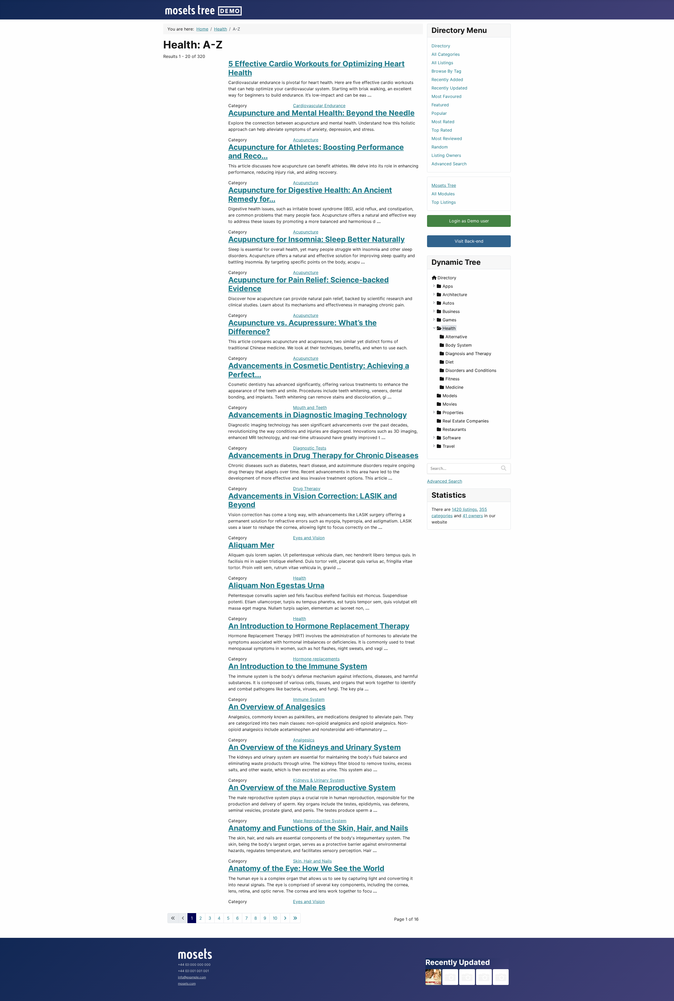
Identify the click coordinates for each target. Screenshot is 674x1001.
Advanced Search (449, 163)
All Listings (442, 62)
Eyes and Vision (309, 537)
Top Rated (442, 130)
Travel (449, 446)
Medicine (454, 387)
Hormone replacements (316, 658)
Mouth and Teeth (310, 407)
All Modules (443, 193)
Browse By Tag (446, 71)
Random (440, 147)
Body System (458, 345)
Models (450, 395)
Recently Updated (449, 88)
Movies (450, 404)
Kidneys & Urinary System (319, 780)
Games (449, 319)
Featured (440, 104)
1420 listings (464, 509)
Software (452, 437)
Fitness (452, 378)
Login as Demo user (469, 220)
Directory (441, 45)
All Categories (446, 54)
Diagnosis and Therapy (468, 353)
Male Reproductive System (319, 820)
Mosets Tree (444, 185)
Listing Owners (446, 155)
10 (275, 918)
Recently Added (447, 79)
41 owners (473, 515)
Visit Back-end (469, 241)
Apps (448, 286)
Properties (453, 412)
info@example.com (192, 977)
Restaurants (454, 429)
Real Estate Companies (466, 421)
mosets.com (187, 983)
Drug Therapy (306, 488)
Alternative (456, 336)
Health (299, 578)
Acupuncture (305, 139)
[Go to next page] (285, 918)
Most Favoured (447, 96)
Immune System (309, 699)
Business (451, 311)
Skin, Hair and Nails (312, 861)
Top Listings (444, 202)
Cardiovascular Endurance (319, 105)
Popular (439, 113)
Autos (448, 303)
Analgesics (303, 740)
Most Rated (443, 121)
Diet (449, 362)
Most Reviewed (447, 138)
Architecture (455, 294)
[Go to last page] (295, 918)
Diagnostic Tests (309, 448)
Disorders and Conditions (470, 370)
